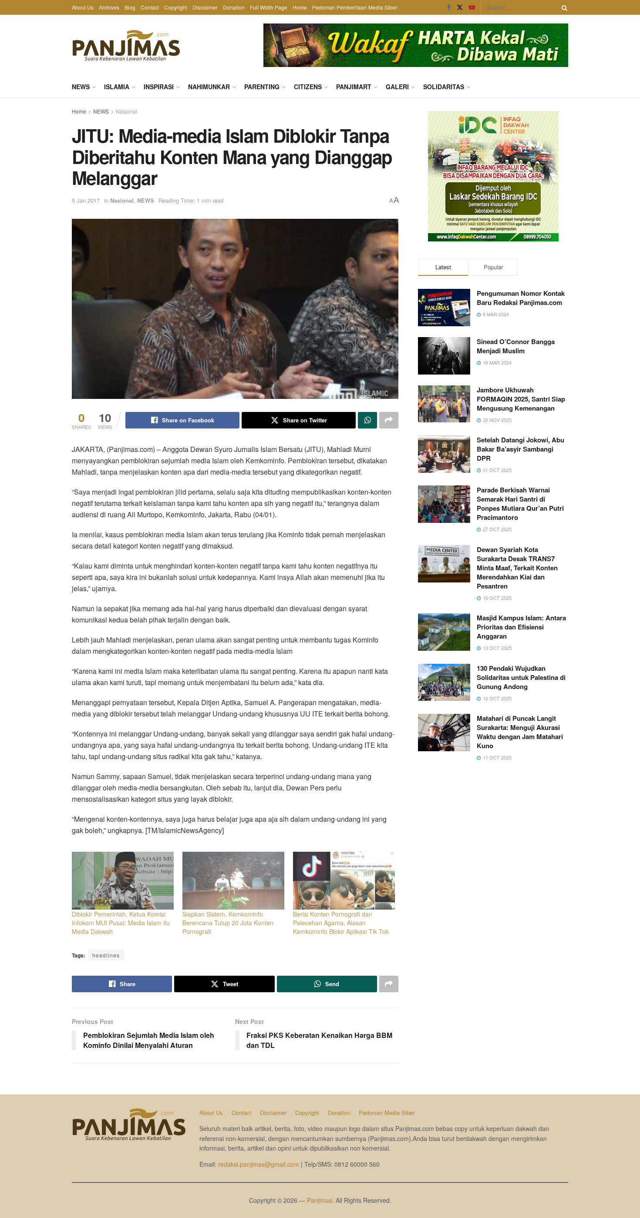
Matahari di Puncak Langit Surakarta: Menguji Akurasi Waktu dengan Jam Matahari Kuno (520, 731)
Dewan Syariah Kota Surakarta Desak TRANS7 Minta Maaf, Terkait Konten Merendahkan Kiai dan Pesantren (517, 568)
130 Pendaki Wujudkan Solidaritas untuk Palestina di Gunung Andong (521, 677)
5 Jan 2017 (86, 200)
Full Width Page (268, 7)
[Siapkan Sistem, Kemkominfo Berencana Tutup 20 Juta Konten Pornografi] (233, 881)
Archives (109, 7)
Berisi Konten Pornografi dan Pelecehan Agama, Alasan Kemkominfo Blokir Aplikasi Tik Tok (341, 923)
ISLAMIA (116, 86)
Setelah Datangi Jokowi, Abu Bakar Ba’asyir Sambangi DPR (520, 449)
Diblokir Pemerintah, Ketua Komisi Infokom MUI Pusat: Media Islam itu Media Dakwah (121, 923)
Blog (130, 7)
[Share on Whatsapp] (367, 420)
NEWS (81, 86)
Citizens (308, 86)
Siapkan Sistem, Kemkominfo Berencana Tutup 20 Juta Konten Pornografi (227, 923)
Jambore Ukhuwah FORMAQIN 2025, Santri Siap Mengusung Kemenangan (521, 399)
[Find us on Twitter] (460, 7)
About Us (83, 7)
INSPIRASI (159, 86)
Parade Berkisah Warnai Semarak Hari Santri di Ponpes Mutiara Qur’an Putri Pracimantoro (520, 503)
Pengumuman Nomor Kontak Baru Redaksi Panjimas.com (521, 297)
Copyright (175, 7)
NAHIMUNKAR (209, 86)
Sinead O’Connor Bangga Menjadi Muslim (516, 346)
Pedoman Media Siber (386, 1112)
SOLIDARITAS (443, 86)
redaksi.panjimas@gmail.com (258, 1164)
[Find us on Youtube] (472, 7)
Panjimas (319, 1200)
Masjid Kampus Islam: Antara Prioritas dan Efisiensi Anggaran (521, 627)
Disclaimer (205, 7)
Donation (234, 7)
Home (300, 7)
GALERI (397, 86)
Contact (150, 7)
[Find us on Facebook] (449, 7)
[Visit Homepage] (126, 45)
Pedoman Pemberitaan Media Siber (354, 7)
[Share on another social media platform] (388, 420)
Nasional (126, 111)
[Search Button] (563, 7)
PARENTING (262, 86)
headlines (106, 955)
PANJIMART (353, 86)
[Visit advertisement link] (415, 45)
